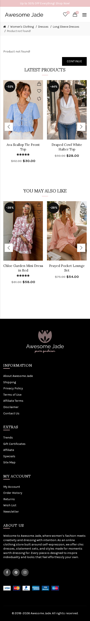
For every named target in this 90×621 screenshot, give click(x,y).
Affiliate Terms (13, 401)
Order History (12, 493)
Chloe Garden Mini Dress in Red (23, 268)
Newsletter (11, 511)
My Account (11, 487)
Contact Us (11, 413)
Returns (9, 499)
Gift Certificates (14, 444)
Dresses (43, 26)
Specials (9, 456)
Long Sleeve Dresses (66, 26)
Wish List (9, 505)
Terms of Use (12, 395)
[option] (23, 124)
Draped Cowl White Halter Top (67, 147)
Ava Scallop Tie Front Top (23, 147)
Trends (8, 437)
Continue (74, 61)
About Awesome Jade (18, 376)
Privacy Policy (13, 388)
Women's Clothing (22, 26)
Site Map (9, 462)
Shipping (9, 382)
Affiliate (8, 450)
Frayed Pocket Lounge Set (67, 268)
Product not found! (19, 31)
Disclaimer (11, 407)
